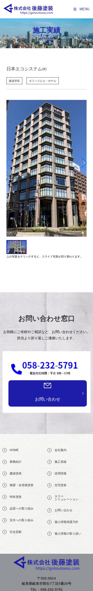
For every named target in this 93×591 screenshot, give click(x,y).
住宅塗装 (59, 485)
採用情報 (59, 473)
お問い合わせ (47, 399)
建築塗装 (14, 80)
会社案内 (59, 450)
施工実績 (59, 462)
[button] (84, 162)
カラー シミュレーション (65, 498)
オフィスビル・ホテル (42, 80)
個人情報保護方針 (65, 522)
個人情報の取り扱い (66, 533)
